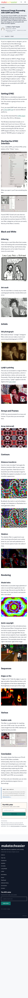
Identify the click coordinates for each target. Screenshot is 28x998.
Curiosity (3, 866)
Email (12, 36)
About (2, 877)
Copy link (7, 36)
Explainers (3, 860)
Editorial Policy (5, 883)
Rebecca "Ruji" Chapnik (13, 27)
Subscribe (14, 813)
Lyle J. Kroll (12, 382)
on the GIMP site (8, 110)
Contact (3, 888)
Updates (3, 863)
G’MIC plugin (21, 116)
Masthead (3, 880)
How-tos (3, 858)
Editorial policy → (7, 797)
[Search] (21, 2)
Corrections (4, 885)
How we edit (9, 31)
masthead (24, 826)
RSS (9, 908)
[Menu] (25, 2)
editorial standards (15, 826)
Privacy (25, 915)
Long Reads (4, 868)
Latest (2, 871)
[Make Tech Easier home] (9, 2)
